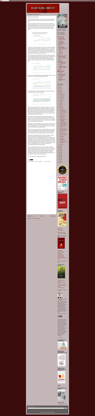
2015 (60, 153)
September (61, 98)
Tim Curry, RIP (61, 71)
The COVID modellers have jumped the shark (63, 125)
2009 (60, 162)
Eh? (59, 53)
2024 (60, 88)
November (61, 95)
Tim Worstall (61, 52)
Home (41, 216)
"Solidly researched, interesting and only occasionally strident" (61, 255)
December (61, 94)
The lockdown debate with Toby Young (63, 111)
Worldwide (64, 261)
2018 (60, 149)
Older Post (52, 216)
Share (29, 159)
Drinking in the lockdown (62, 136)
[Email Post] (44, 161)
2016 (60, 152)
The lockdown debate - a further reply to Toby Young (63, 130)
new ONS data (36, 27)
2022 (60, 91)
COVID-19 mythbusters (63, 134)
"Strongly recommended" (62, 284)
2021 (60, 93)
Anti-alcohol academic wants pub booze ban (63, 123)
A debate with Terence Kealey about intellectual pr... (63, 120)
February (61, 109)
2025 (60, 87)
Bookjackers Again (62, 79)
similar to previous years (40, 136)
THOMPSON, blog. (62, 66)
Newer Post (30, 216)
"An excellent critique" (61, 287)
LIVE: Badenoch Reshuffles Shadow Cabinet (62, 43)
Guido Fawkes (61, 41)
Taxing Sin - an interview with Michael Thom (62, 139)
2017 (60, 150)
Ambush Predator (62, 38)
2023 (60, 90)
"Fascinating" (60, 253)
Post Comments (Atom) (36, 218)
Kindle (59, 262)
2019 (60, 147)
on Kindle (64, 233)
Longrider (60, 78)
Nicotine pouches (62, 115)
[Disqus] (41, 175)
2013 (60, 156)
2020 (60, 146)
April (60, 106)
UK (61, 261)
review (60, 228)
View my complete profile (62, 313)
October (61, 97)
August (61, 100)
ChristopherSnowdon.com (62, 34)
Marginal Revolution (62, 74)
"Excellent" (59, 281)
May (60, 104)
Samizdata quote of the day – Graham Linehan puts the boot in (62, 63)
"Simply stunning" (60, 252)
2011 (59, 159)
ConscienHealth (61, 47)
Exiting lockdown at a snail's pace (63, 117)
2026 (60, 85)
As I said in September (34, 130)
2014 (60, 155)
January (61, 144)
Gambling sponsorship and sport (63, 142)
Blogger (53, 412)
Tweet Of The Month (62, 39)
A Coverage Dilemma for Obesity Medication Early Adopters (63, 49)
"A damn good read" (61, 251)
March (61, 107)
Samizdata (60, 61)
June (60, 103)
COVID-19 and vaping (63, 128)
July (60, 101)
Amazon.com (63, 232)
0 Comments (48, 161)
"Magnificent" (60, 250)
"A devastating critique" (61, 280)
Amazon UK (60, 233)
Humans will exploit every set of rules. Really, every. (63, 57)
